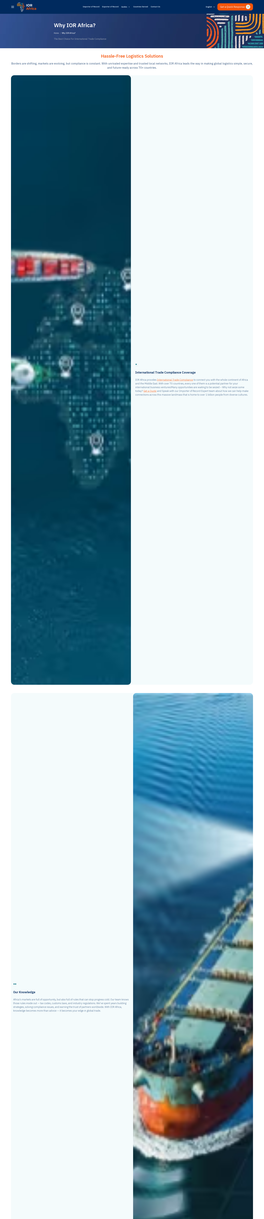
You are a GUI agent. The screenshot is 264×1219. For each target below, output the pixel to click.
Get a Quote (149, 391)
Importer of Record (91, 7)
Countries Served (140, 7)
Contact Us (155, 7)
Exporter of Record (110, 7)
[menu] (12, 7)
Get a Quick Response (232, 6)
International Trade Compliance (175, 379)
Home (56, 33)
